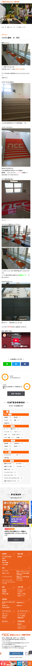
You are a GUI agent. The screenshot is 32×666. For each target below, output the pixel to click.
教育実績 (7, 414)
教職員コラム (8, 460)
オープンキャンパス (8, 454)
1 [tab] (10, 544)
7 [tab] (19, 544)
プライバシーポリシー (22, 626)
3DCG (6, 434)
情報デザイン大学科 (9, 466)
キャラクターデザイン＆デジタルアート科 (13, 478)
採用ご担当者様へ (6, 607)
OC (6, 411)
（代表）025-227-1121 (9, 646)
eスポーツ (17, 431)
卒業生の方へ (20, 605)
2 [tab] (12, 544)
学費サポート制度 (21, 593)
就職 (16, 420)
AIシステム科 (21, 466)
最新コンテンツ (9, 426)
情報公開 (19, 624)
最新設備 (19, 556)
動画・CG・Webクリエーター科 (11, 481)
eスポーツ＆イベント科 (10, 475)
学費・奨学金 (7, 457)
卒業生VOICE (8, 423)
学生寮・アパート (21, 595)
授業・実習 (7, 443)
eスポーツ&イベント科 (7, 580)
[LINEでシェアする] (7, 364)
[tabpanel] (16, 521)
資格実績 (4, 560)
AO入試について (21, 590)
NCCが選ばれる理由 (6, 556)
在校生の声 (4, 615)
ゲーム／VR (7, 431)
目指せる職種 (5, 562)
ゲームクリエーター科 (10, 472)
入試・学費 (19, 591)
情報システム (15, 428)
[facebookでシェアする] (25, 364)
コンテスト (7, 420)
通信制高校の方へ (21, 602)
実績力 (3, 558)
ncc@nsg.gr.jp (20, 647)
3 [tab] (13, 544)
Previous (2, 521)
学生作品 (7, 446)
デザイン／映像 (8, 437)
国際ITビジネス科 (8, 463)
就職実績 (4, 590)
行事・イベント (5, 614)
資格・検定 (17, 417)
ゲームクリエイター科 (7, 576)
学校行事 (17, 446)
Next (30, 521)
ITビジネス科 (19, 463)
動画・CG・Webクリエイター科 (23, 571)
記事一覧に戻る (16, 394)
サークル (7, 449)
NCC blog (4, 621)
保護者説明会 (20, 617)
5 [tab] (16, 544)
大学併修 (19, 437)
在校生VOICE (18, 443)
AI (6, 428)
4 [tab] (15, 544)
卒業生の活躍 (5, 593)
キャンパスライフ (9, 440)
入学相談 (7, 452)
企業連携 (7, 417)
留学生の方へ (5, 605)
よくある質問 (5, 564)
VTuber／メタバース (17, 434)
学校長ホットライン (21, 628)
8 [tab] (21, 544)
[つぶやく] (16, 364)
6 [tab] (18, 544)
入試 (18, 454)
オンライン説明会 (21, 615)
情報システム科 (8, 469)
